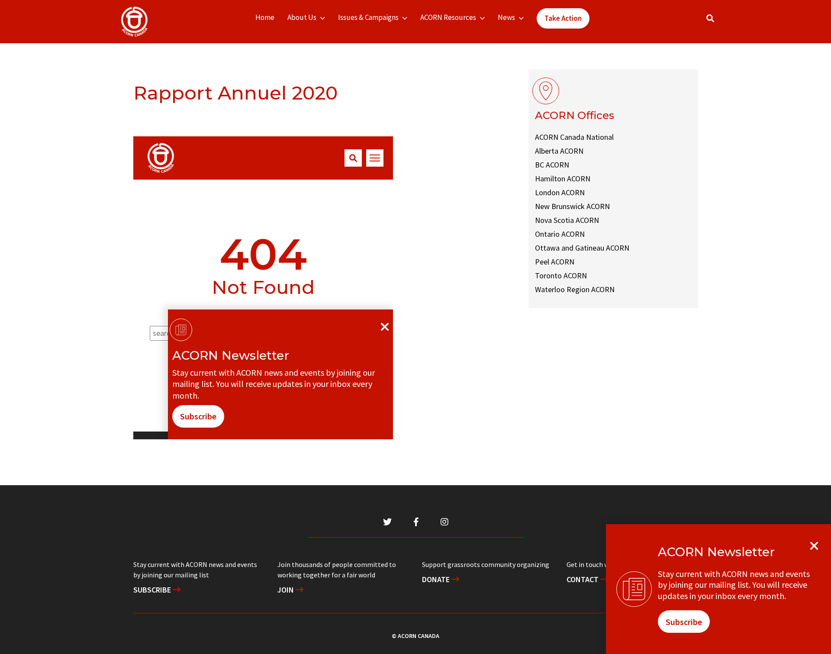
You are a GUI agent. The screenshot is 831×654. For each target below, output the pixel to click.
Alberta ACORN (559, 151)
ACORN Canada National (574, 137)
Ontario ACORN (560, 234)
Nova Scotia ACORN (567, 220)
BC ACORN (552, 165)
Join (286, 590)
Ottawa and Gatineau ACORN (582, 248)
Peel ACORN (554, 262)
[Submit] (719, 22)
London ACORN (560, 192)
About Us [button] (301, 17)
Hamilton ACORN (562, 179)
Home (264, 17)
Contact (583, 579)
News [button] (506, 17)
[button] (710, 18)
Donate (436, 579)
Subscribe (153, 590)
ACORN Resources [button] (448, 17)
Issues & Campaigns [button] (368, 17)
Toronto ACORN (561, 275)
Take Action (563, 18)
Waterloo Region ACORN (575, 289)
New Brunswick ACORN (572, 206)
